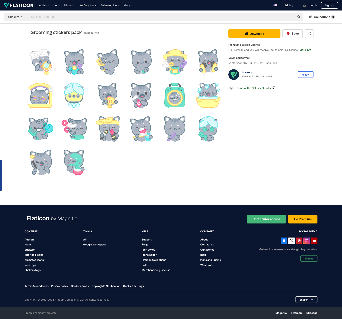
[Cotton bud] (41, 162)
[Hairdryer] (41, 129)
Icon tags (30, 265)
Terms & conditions (36, 286)
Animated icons (110, 5)
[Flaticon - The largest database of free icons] (18, 5)
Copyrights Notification (106, 286)
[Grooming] (41, 62)
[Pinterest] (299, 241)
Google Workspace (94, 244)
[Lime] (175, 129)
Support (147, 239)
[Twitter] (291, 241)
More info (305, 49)
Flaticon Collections (154, 259)
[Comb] (108, 62)
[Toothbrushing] (141, 129)
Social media (307, 231)
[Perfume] (74, 62)
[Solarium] (41, 95)
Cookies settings (133, 286)
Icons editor (149, 254)
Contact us (207, 244)
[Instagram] (306, 241)
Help (145, 231)
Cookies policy (80, 286)
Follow (146, 265)
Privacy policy (59, 286)
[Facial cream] (74, 162)
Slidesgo (311, 312)
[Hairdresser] (175, 62)
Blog (203, 254)
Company (207, 231)
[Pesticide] (141, 95)
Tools (87, 231)
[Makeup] (108, 129)
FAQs (145, 244)
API (85, 239)
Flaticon (296, 312)
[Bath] (208, 95)
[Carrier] (175, 95)
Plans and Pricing (210, 259)
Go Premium (303, 219)
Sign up (329, 5)
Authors (44, 5)
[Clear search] (290, 17)
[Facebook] (284, 241)
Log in (313, 5)
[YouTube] (314, 241)
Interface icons (87, 5)
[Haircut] (74, 129)
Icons (56, 5)
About (204, 239)
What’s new (207, 265)
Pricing (289, 5)
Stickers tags (33, 270)
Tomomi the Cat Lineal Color (253, 88)
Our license (207, 249)
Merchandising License (156, 270)
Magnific (281, 312)
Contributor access (266, 219)
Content (31, 231)
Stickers (69, 5)
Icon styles (148, 249)
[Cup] (108, 95)
